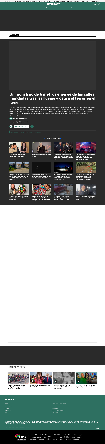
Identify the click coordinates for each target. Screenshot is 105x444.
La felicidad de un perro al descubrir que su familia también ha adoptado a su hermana (61, 198)
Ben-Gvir (40, 1)
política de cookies (57, 406)
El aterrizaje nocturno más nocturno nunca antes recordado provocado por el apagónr (41, 176)
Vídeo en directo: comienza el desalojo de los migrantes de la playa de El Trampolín (17, 386)
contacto (7, 408)
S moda (62, 439)
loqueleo (68, 439)
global (33, 8)
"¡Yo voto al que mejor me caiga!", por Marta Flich (17, 155)
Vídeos (14, 34)
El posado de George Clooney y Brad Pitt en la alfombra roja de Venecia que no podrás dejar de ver (63, 157)
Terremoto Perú (33, 1)
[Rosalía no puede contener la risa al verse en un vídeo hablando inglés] (86, 189)
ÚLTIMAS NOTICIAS (75, 8)
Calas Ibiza (62, 1)
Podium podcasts (49, 439)
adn (74, 435)
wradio (50, 437)
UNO (46, 437)
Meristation (76, 439)
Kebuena (78, 437)
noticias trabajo (65, 8)
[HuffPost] (10, 399)
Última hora (95, 4)
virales (38, 8)
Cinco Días (55, 437)
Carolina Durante (47, 1)
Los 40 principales (42, 435)
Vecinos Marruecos (16, 1)
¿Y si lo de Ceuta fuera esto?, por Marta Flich (40, 386)
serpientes (38, 132)
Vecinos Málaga (84, 1)
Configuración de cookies (59, 403)
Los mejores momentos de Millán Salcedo (41, 155)
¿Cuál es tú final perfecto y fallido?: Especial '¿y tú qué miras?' (86, 386)
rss (6, 412)
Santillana (49, 435)
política (27, 8)
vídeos (47, 8)
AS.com (69, 435)
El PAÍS (35, 435)
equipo (6, 403)
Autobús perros (76, 1)
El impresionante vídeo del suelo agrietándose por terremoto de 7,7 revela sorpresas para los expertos (19, 177)
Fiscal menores (25, 1)
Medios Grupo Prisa (21, 440)
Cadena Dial (62, 437)
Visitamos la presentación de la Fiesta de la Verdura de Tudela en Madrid (18, 197)
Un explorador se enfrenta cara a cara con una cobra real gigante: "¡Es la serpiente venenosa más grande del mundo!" (85, 178)
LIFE (43, 8)
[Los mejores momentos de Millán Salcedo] (41, 147)
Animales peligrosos (94, 1)
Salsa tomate (56, 1)
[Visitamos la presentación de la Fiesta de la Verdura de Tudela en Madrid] (19, 189)
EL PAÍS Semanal (67, 437)
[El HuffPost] (53, 4)
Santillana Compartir (57, 435)
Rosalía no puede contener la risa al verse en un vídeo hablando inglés (86, 197)
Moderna (42, 439)
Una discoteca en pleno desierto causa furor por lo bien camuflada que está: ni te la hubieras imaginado (85, 157)
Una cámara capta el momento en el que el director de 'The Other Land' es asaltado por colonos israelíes (63, 177)
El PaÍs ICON (56, 439)
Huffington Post (37, 437)
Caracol (80, 435)
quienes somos (8, 406)
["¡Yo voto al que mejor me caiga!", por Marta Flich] (19, 147)
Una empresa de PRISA (21, 436)
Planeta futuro (73, 437)
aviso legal (55, 408)
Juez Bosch (69, 1)
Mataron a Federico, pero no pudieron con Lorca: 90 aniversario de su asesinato (63, 386)
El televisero (54, 8)
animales (29, 132)
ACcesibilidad (55, 412)
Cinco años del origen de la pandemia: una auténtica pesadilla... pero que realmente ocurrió (41, 198)
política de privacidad (57, 410)
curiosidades (14, 132)
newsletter (8, 410)
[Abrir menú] (2, 4)
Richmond (34, 439)
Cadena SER (64, 435)
